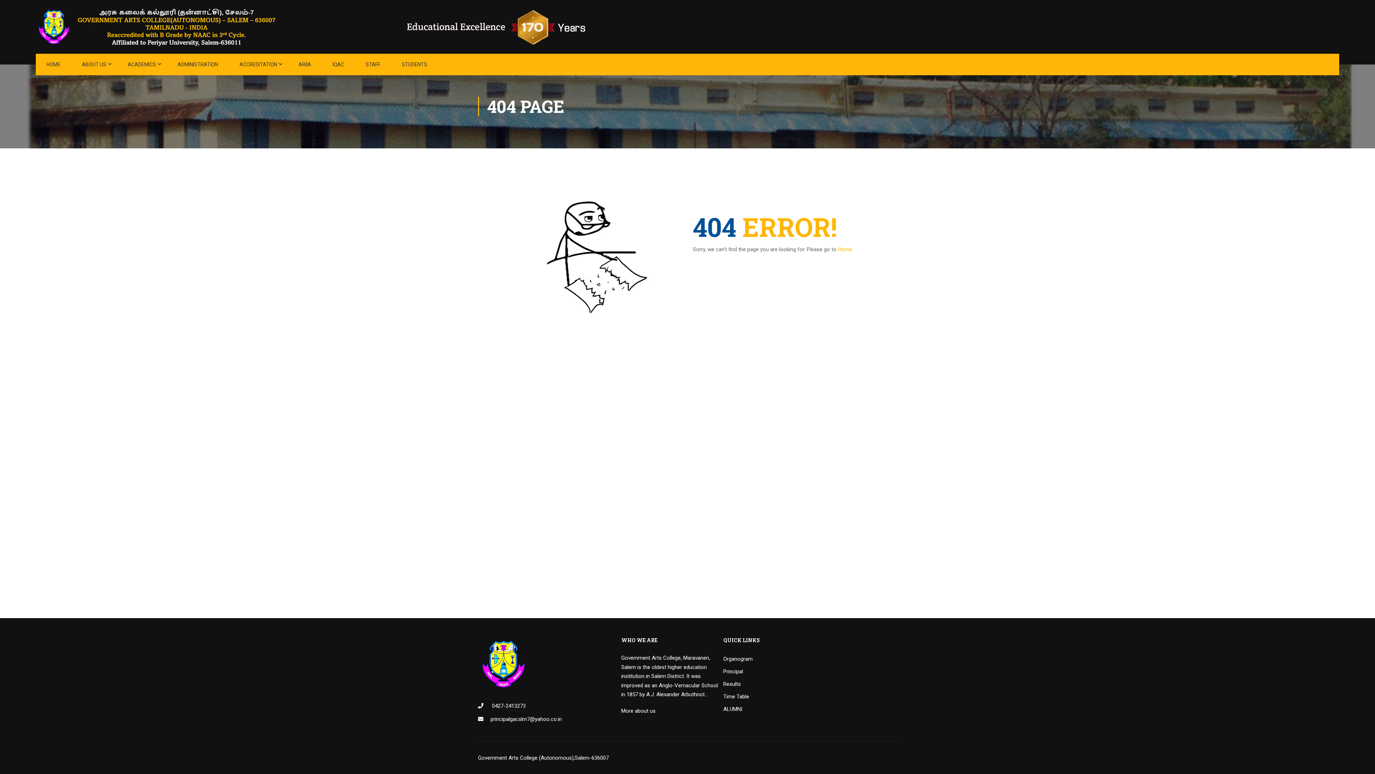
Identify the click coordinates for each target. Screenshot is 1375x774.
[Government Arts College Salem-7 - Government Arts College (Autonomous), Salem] (322, 27)
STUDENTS (414, 64)
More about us (638, 711)
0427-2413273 (508, 706)
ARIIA (305, 64)
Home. (845, 249)
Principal (733, 671)
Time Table (736, 696)
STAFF (373, 64)
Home (54, 64)
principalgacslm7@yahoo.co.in (526, 719)
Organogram (738, 659)
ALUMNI (732, 709)
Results (732, 684)
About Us (94, 64)
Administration (198, 64)
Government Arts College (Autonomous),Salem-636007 (543, 758)
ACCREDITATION (258, 64)
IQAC (338, 64)
